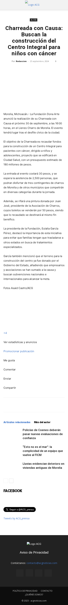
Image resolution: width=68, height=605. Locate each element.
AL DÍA (33, 20)
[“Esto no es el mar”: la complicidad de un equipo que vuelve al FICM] (12, 451)
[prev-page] (5, 481)
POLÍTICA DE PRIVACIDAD (25, 590)
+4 (5, 333)
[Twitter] (38, 573)
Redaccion (21, 61)
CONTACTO (46, 590)
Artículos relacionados (17, 422)
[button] (6, 4)
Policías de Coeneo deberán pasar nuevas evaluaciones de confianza (43, 434)
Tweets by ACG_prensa (16, 518)
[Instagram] (29, 572)
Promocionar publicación (18, 351)
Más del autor (42, 422)
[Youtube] (48, 573)
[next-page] (11, 481)
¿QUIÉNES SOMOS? (34, 594)
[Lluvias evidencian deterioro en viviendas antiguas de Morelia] (12, 468)
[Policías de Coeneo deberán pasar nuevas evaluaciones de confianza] (12, 434)
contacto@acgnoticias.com (42, 563)
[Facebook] (19, 573)
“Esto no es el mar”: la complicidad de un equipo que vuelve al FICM (43, 451)
